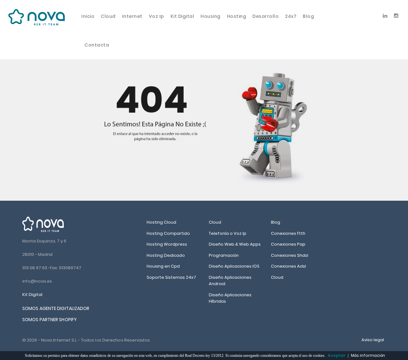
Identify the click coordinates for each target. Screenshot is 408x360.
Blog (308, 16)
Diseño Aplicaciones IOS (234, 266)
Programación (224, 255)
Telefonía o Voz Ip (227, 233)
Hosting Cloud (161, 222)
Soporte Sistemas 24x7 (171, 277)
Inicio (87, 16)
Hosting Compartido (168, 233)
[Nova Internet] (43, 224)
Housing (210, 16)
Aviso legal (372, 340)
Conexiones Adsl (288, 266)
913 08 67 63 (34, 268)
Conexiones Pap (288, 244)
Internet (132, 16)
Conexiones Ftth (288, 233)
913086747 (70, 268)
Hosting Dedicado (166, 255)
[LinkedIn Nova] (385, 14)
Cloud (108, 16)
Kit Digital (182, 16)
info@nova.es (37, 281)
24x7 (290, 16)
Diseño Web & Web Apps (235, 244)
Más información (368, 355)
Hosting (236, 16)
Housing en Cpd (163, 266)
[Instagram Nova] (396, 14)
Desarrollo (265, 16)
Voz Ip (156, 16)
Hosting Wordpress (167, 244)
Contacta (96, 45)
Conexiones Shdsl (289, 255)
